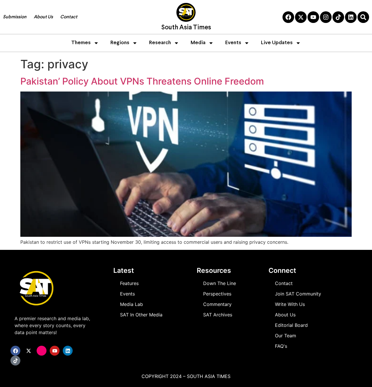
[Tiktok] (338, 17)
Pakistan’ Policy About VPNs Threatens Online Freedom (142, 81)
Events (233, 42)
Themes (81, 42)
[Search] (363, 17)
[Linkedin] (351, 17)
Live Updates (277, 42)
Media (198, 42)
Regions (119, 42)
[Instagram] (326, 17)
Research (160, 42)
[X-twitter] (301, 17)
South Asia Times (186, 28)
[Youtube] (313, 17)
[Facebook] (288, 17)
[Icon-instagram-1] (41, 351)
